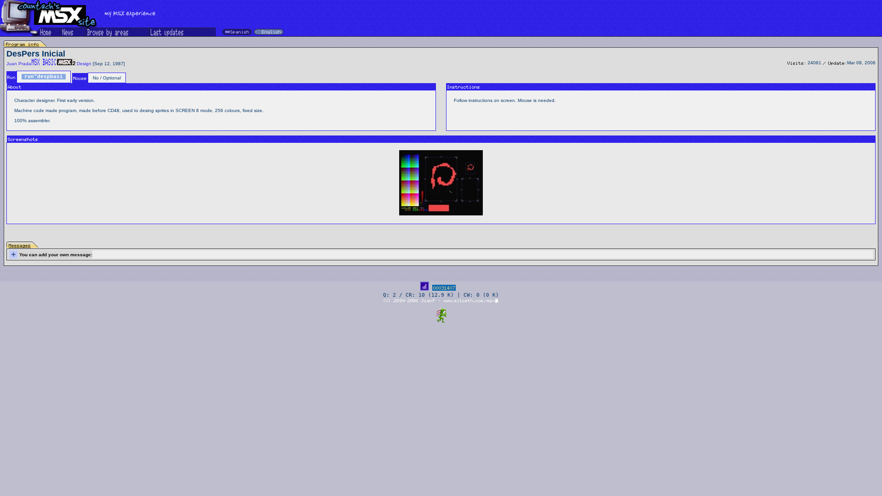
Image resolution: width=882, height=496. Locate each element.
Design (84, 63)
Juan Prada (18, 63)
